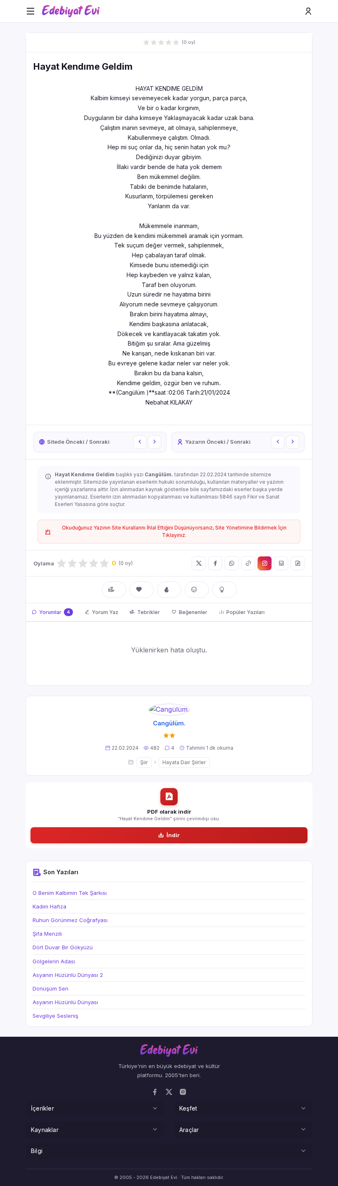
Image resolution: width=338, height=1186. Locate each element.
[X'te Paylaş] (199, 563)
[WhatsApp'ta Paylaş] (232, 563)
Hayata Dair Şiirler (184, 762)
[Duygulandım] (197, 589)
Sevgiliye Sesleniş (55, 1015)
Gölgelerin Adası (54, 961)
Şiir (144, 762)
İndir (173, 835)
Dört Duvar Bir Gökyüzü (63, 947)
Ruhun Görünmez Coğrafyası (70, 920)
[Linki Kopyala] (248, 563)
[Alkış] (114, 589)
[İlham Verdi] (224, 589)
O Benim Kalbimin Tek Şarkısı (70, 893)
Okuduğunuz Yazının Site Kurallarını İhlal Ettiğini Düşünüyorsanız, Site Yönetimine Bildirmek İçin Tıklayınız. (174, 531)
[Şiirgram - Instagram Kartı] (265, 563)
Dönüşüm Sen (50, 988)
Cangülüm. (169, 723)
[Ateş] (169, 589)
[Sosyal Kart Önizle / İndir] (281, 563)
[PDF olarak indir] (298, 563)
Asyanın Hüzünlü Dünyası (65, 1002)
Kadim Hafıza (49, 906)
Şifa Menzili (47, 933)
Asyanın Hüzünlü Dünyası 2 (68, 975)
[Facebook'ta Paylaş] (215, 563)
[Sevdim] (141, 589)
